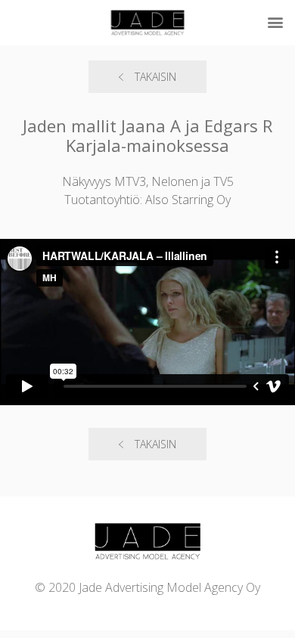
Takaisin (155, 77)
